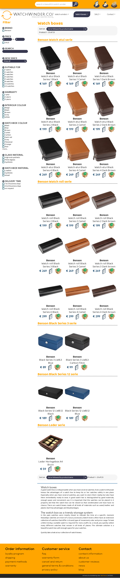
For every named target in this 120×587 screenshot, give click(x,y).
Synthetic (9, 162)
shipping (10, 557)
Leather (8, 170)
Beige (7, 108)
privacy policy (50, 569)
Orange (8, 144)
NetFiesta (104, 575)
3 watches (9, 74)
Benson (8, 30)
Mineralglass (10, 160)
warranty (10, 565)
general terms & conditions (57, 565)
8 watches (9, 81)
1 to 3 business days (13, 184)
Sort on (42, 28)
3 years (8, 99)
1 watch (8, 70)
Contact (110, 14)
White (7, 117)
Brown (7, 112)
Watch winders (61, 14)
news (82, 565)
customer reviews (89, 561)
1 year (7, 95)
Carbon (8, 135)
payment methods (16, 561)
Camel (7, 133)
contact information (90, 553)
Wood (7, 175)
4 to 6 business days (13, 186)
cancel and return (52, 561)
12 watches (9, 84)
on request (9, 188)
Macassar (9, 142)
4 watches (9, 77)
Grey (7, 115)
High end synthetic (12, 157)
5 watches (9, 79)
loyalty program (14, 553)
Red (6, 147)
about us (84, 557)
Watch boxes (80, 14)
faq (44, 553)
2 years (8, 97)
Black (7, 110)
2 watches (9, 72)
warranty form (50, 557)
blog (81, 569)
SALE (96, 14)
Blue (7, 128)
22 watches (9, 86)
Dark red (8, 137)
